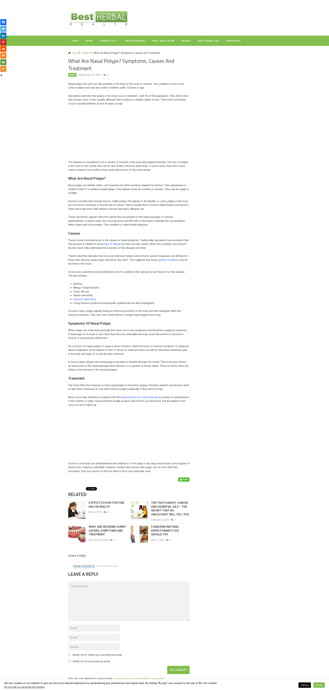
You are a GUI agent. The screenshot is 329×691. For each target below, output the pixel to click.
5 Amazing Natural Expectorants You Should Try (165, 530)
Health (89, 40)
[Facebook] (3, 22)
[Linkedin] (3, 36)
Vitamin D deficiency (84, 299)
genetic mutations (168, 259)
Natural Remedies (135, 40)
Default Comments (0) (84, 566)
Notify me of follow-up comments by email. (97, 654)
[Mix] (3, 56)
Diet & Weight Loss (208, 40)
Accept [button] (319, 685)
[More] (3, 69)
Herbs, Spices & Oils (163, 40)
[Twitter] (3, 29)
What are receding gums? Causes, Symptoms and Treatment (107, 530)
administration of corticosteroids (139, 397)
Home (75, 40)
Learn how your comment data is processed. (139, 678)
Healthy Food (107, 40)
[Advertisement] (130, 134)
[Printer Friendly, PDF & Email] (184, 479)
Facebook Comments (107, 566)
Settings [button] (305, 685)
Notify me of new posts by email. (91, 661)
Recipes (186, 40)
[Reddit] (3, 49)
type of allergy (112, 244)
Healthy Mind (233, 40)
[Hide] (1, 75)
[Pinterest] (3, 42)
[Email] (3, 62)
